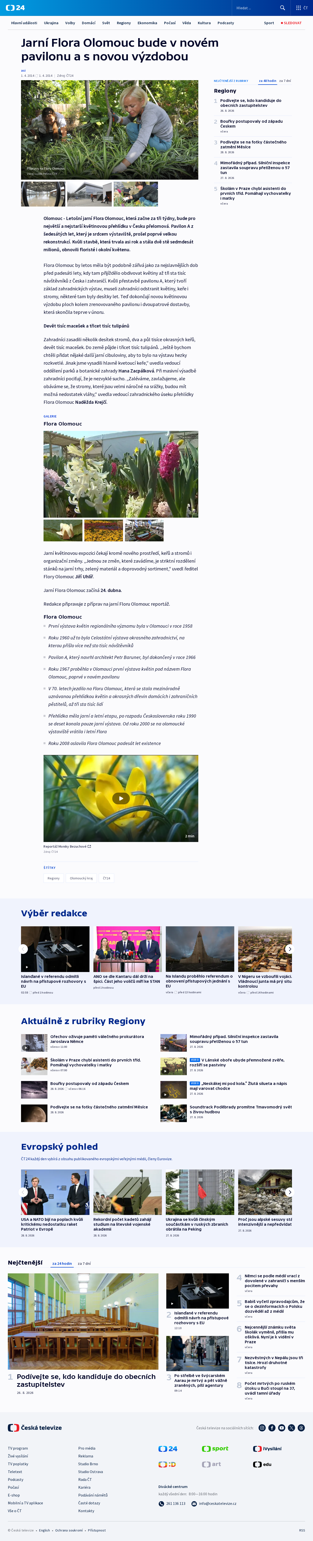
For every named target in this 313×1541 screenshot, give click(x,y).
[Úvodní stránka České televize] (35, 1428)
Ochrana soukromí (69, 1530)
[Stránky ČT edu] (262, 1464)
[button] (121, 798)
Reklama (85, 1456)
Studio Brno (88, 1463)
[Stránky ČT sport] (215, 1448)
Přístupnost (97, 1530)
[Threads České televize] (301, 1428)
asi (23, 70)
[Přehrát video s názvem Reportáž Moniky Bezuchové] (121, 798)
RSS (302, 1530)
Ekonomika (147, 22)
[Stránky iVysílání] (267, 1448)
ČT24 (106, 878)
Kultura (204, 22)
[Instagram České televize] (262, 1428)
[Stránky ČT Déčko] (167, 1464)
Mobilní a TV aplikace (25, 1502)
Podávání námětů (93, 1495)
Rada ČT (85, 1479)
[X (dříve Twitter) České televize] (291, 1428)
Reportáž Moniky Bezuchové (65, 846)
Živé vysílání (18, 1456)
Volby (70, 22)
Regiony (124, 22)
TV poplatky (18, 1463)
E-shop (14, 1495)
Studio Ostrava (90, 1471)
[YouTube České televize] (282, 1428)
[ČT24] (15, 8)
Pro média (86, 1448)
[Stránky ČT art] (211, 1464)
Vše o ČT (15, 1510)
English (44, 1530)
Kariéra (84, 1487)
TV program (18, 1448)
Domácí (88, 22)
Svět (106, 22)
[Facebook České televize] (272, 1428)
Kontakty (86, 1510)
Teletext (15, 1471)
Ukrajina (51, 22)
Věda (186, 22)
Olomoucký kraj (81, 878)
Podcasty (226, 22)
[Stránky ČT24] (167, 1448)
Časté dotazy (89, 1502)
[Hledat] (283, 8)
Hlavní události (24, 22)
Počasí (170, 22)
